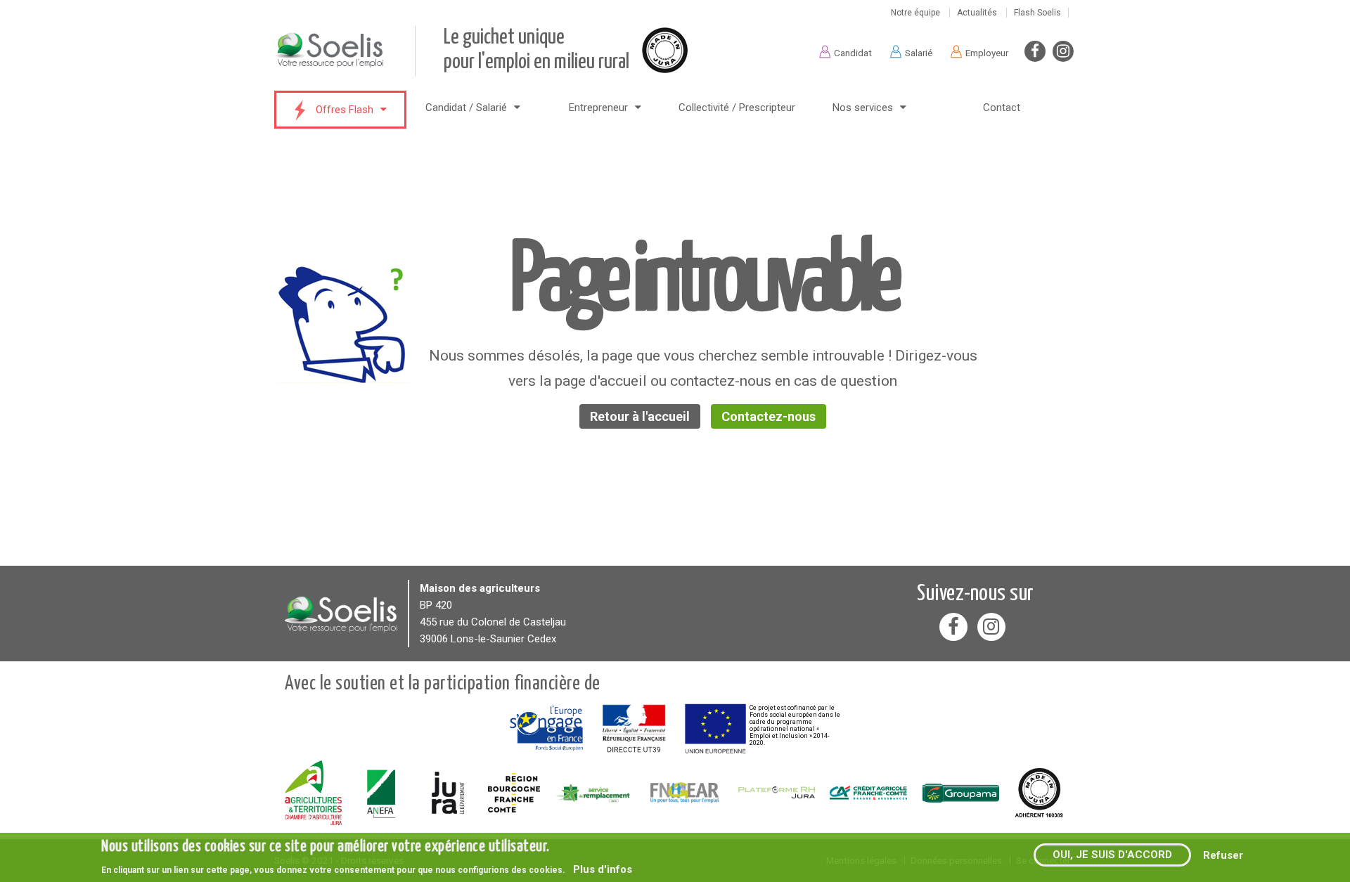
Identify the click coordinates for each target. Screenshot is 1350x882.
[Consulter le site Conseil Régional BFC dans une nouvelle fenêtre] (514, 792)
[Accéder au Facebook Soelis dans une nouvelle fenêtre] (1035, 51)
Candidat (853, 52)
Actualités (977, 13)
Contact (1001, 107)
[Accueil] (344, 65)
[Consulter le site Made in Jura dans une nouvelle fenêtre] (1039, 793)
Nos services (862, 107)
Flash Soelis (1037, 13)
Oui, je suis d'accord (1112, 854)
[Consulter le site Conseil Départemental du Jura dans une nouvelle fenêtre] (448, 793)
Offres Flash (344, 109)
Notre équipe (915, 13)
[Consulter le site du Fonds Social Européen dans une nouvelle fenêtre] (546, 728)
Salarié (918, 52)
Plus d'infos (602, 869)
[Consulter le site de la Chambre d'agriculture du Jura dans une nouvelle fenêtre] (313, 792)
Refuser (1223, 854)
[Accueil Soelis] (341, 613)
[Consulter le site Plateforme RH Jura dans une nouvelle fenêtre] (777, 793)
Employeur (986, 52)
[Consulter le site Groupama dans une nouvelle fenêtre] (960, 792)
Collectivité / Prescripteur (737, 107)
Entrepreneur (598, 107)
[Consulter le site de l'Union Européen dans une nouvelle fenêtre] (715, 728)
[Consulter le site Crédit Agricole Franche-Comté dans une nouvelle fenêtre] (869, 793)
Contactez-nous (768, 416)
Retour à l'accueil (640, 416)
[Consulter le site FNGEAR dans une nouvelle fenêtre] (684, 792)
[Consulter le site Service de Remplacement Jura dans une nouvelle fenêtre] (593, 793)
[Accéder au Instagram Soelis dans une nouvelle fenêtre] (1063, 51)
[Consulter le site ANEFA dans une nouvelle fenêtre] (382, 792)
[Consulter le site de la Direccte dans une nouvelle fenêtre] (634, 728)
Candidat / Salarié (466, 107)
